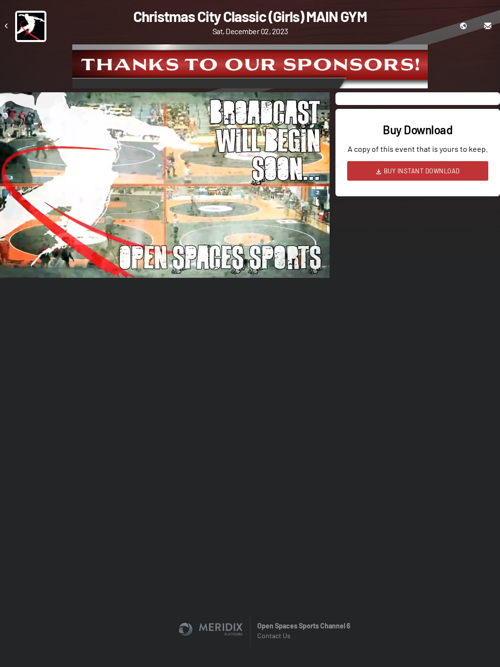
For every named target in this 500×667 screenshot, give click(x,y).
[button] (167, 188)
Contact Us (274, 635)
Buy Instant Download (421, 171)
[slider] (164, 242)
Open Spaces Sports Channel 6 (304, 626)
